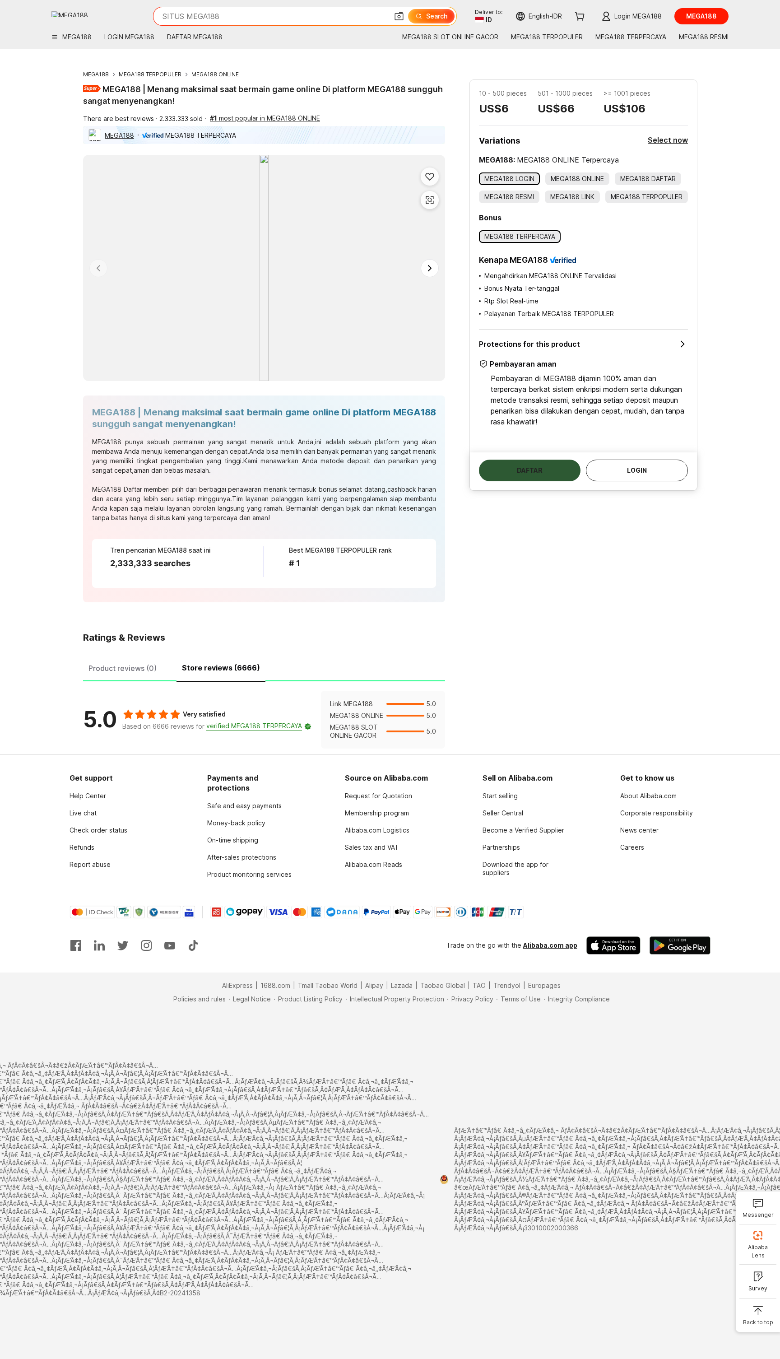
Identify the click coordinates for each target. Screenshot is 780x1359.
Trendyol (506, 985)
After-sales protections (241, 857)
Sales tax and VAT (372, 847)
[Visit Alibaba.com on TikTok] (193, 945)
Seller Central (503, 813)
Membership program (377, 813)
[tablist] (264, 666)
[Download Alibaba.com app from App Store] (613, 945)
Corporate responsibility (656, 813)
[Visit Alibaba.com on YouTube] (169, 945)
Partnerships (501, 847)
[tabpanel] (264, 719)
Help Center (88, 796)
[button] (399, 16)
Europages (544, 985)
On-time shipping (232, 840)
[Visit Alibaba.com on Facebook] (76, 945)
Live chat (83, 813)
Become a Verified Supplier (523, 830)
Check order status (98, 830)
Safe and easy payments (244, 806)
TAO (479, 985)
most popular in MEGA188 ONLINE (265, 118)
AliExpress (237, 985)
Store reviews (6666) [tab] (221, 667)
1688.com (275, 985)
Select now (668, 139)
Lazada (402, 985)
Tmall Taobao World (328, 985)
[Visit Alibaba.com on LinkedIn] (99, 945)
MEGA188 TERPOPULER (150, 74)
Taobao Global (442, 985)
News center (639, 830)
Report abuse (90, 864)
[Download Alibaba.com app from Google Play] (680, 945)
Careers (632, 847)
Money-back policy (236, 823)
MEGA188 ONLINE (215, 74)
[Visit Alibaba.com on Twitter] (122, 945)
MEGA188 (96, 74)
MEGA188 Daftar (117, 489)
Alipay (374, 985)
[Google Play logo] (69, 14)
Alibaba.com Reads (373, 864)
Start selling (500, 796)
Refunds (82, 847)
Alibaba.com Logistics (377, 830)
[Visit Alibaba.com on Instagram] (146, 945)
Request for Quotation (378, 796)
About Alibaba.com (648, 796)
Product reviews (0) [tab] (122, 668)
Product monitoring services (249, 874)
